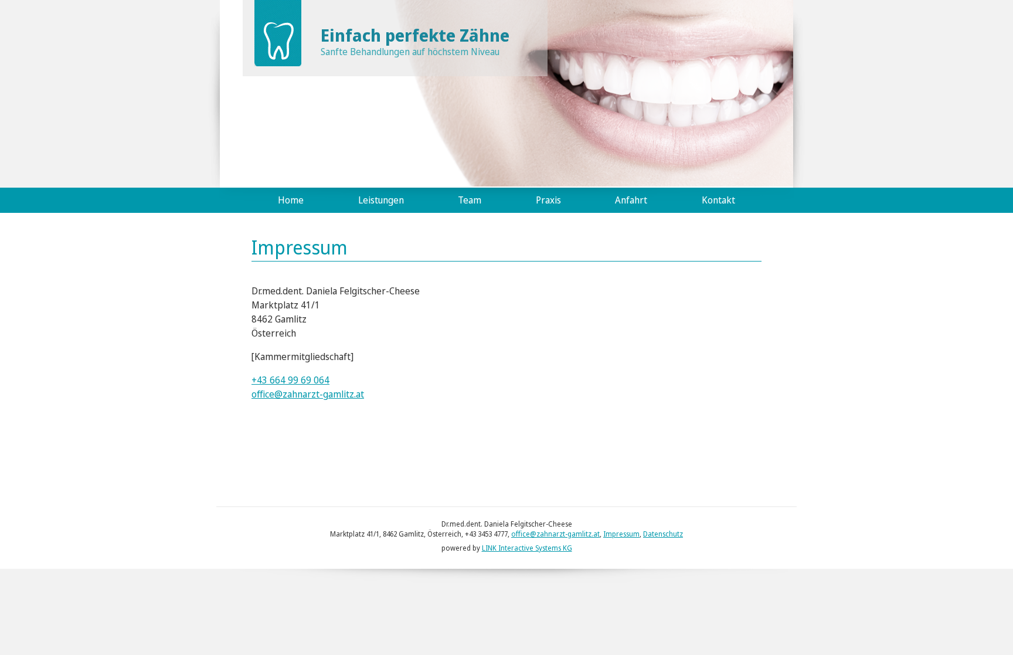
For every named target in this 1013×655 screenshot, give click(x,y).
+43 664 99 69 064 (290, 380)
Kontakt (718, 200)
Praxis (548, 200)
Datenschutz (663, 534)
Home (291, 200)
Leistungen (381, 200)
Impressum (621, 534)
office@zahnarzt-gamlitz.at (307, 394)
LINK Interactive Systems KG (527, 548)
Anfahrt (631, 200)
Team (469, 200)
